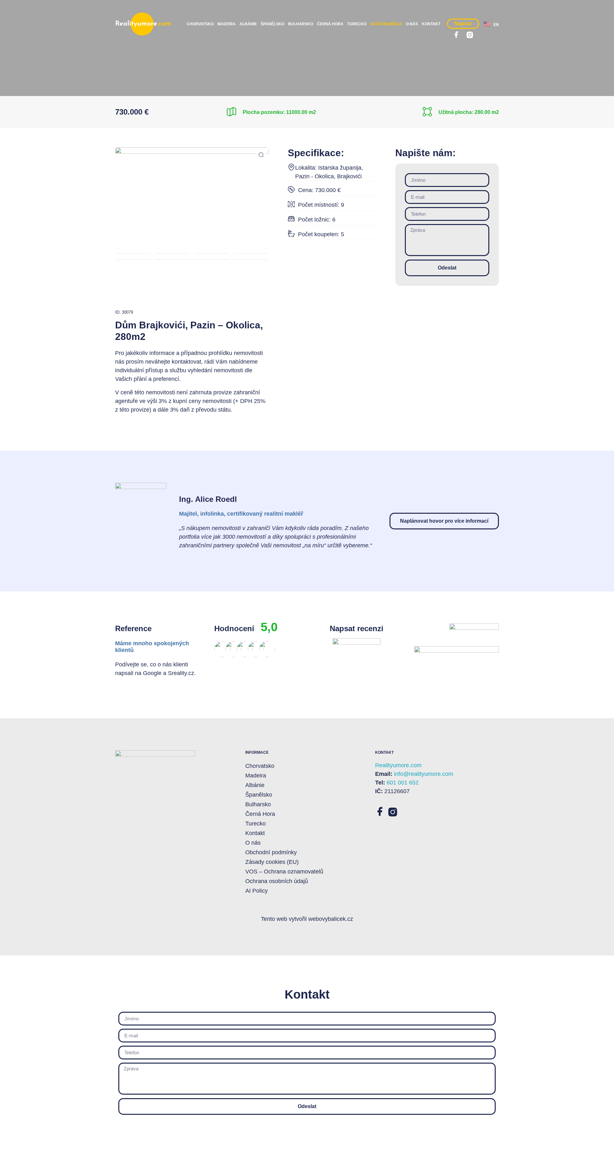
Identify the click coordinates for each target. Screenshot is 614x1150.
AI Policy (256, 891)
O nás (412, 24)
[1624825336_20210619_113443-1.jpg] (192, 184)
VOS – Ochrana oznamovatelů (284, 871)
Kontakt (431, 24)
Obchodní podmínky (271, 852)
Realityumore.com (398, 765)
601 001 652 (403, 782)
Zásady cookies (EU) (272, 862)
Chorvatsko (200, 24)
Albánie (248, 24)
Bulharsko (300, 24)
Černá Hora (330, 24)
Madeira (226, 24)
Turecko (356, 24)
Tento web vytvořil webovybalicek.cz (307, 919)
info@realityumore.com (423, 774)
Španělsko (272, 24)
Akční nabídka (386, 24)
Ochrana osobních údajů (276, 881)
